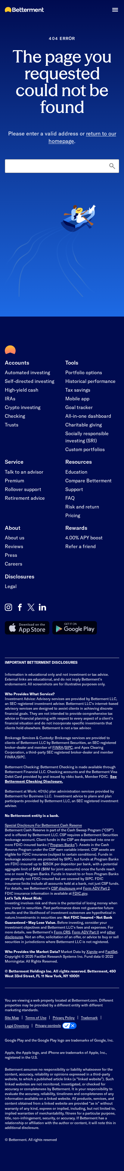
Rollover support (23, 489)
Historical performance (90, 381)
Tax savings (77, 390)
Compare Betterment (88, 480)
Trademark (89, 1017)
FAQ (70, 498)
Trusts (11, 424)
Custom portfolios (85, 449)
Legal (11, 586)
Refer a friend (80, 546)
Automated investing (27, 372)
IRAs (10, 398)
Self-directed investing (29, 381)
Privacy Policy (64, 1017)
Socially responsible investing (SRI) (87, 436)
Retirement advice (25, 498)
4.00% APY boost (84, 537)
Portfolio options (83, 372)
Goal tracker (79, 407)
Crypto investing (22, 407)
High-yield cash (21, 390)
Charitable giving (83, 424)
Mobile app (77, 398)
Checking (15, 416)
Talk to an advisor (24, 472)
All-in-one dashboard (88, 416)
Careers (13, 563)
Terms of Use (35, 1017)
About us (14, 537)
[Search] (112, 166)
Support (74, 489)
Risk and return (82, 506)
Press (11, 555)
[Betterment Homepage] (24, 10)
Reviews (14, 546)
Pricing (72, 515)
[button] (115, 10)
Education (76, 472)
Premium (14, 480)
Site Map (12, 1017)
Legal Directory (17, 1025)
